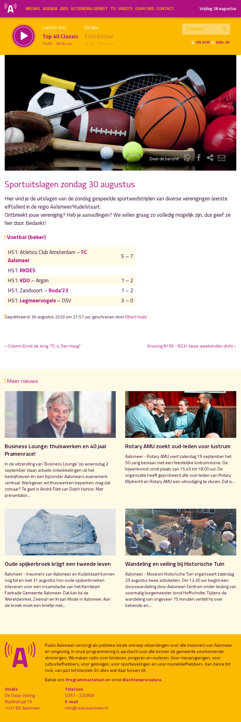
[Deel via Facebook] (198, 158)
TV (113, 8)
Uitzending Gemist (89, 8)
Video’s (125, 8)
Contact (165, 8)
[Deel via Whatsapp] (187, 158)
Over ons (144, 8)
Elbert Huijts (136, 317)
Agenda (50, 8)
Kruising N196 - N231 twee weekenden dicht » (191, 345)
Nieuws (33, 8)
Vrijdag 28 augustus (218, 8)
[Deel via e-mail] (221, 158)
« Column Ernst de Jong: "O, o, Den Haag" (43, 345)
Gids (64, 8)
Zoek (224, 29)
